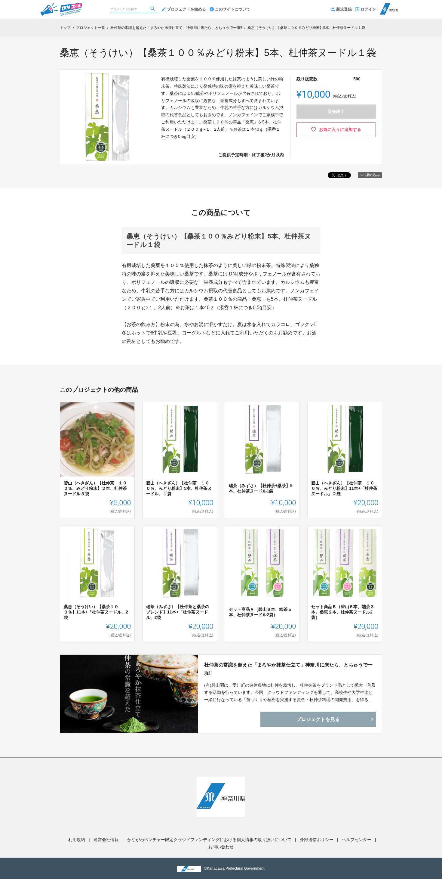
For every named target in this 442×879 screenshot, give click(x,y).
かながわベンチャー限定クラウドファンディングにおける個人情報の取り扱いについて (209, 839)
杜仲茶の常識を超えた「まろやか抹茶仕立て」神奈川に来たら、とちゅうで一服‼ (288, 669)
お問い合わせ (221, 846)
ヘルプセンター (356, 839)
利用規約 (76, 839)
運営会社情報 (106, 839)
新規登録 (344, 9)
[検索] (153, 9)
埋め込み (372, 175)
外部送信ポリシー (316, 839)
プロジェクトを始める (186, 9)
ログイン (368, 9)
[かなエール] (73, 6)
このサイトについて (232, 9)
